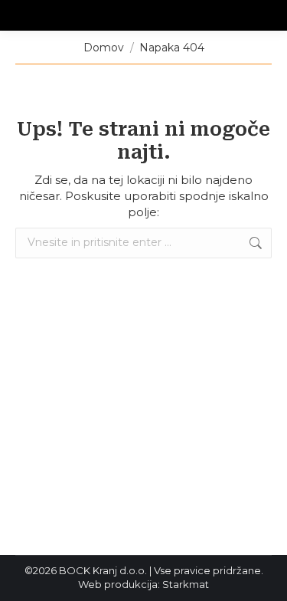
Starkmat (185, 584)
